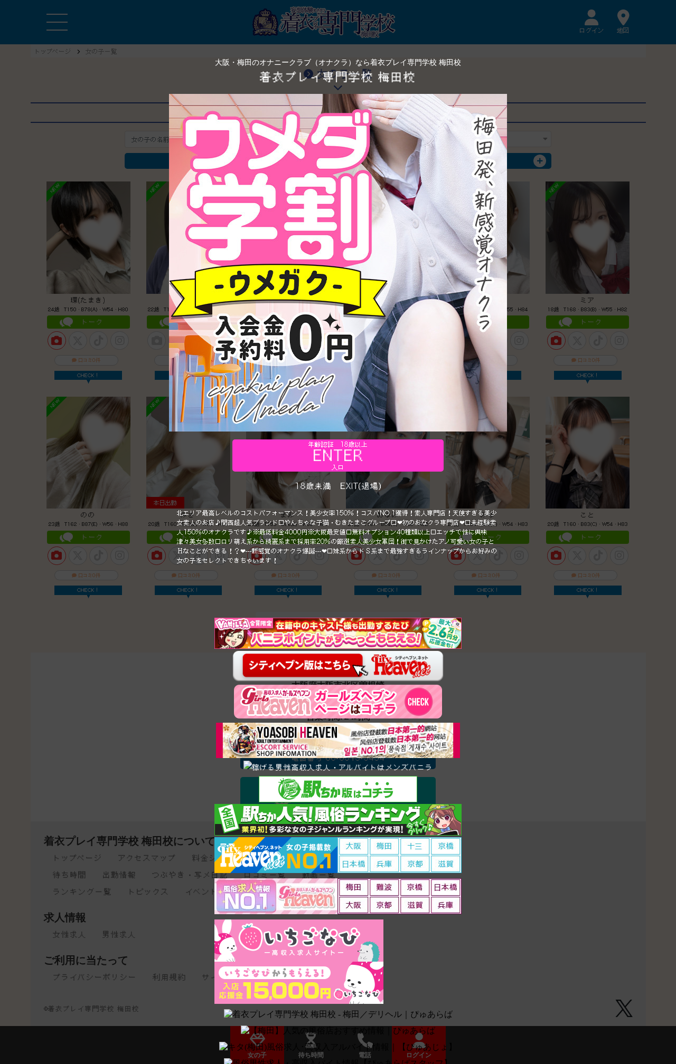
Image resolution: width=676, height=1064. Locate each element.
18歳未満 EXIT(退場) (338, 486)
